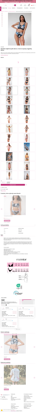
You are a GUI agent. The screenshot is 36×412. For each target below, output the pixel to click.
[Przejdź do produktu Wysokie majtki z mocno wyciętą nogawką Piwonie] (9, 147)
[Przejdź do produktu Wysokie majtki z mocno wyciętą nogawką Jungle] (26, 118)
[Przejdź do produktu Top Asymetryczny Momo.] (15, 205)
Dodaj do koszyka (13, 184)
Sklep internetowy (17, 410)
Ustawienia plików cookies (27, 405)
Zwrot (25, 400)
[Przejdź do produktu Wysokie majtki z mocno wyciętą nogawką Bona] (26, 100)
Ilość (1, 180)
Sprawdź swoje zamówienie (15, 406)
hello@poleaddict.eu (5, 399)
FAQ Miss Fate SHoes (27, 397)
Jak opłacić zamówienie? (27, 398)
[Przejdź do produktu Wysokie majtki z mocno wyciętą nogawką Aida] (9, 100)
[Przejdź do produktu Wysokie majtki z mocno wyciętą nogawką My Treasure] (26, 137)
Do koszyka (6, 389)
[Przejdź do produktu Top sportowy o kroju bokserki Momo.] (15, 343)
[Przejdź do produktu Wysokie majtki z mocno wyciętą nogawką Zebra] (26, 147)
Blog (11, 396)
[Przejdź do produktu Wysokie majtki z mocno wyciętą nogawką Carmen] (9, 109)
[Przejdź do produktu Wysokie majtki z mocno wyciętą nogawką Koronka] (26, 128)
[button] (15, 5)
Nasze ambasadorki (14, 397)
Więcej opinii (18, 329)
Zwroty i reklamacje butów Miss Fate (29, 401)
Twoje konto (13, 405)
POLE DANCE (6, 11)
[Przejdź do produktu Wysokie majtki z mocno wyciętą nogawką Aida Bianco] (9, 118)
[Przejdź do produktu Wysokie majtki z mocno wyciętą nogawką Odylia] (26, 81)
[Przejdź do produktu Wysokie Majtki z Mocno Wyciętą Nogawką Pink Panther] (9, 166)
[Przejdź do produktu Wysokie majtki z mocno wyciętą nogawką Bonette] (9, 156)
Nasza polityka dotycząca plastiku (15, 399)
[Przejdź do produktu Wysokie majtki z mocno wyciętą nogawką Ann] (26, 156)
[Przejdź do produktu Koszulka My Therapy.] (15, 375)
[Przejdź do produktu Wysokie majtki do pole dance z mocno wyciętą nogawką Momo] (9, 90)
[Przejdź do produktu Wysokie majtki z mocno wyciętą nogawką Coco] (26, 90)
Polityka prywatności (27, 408)
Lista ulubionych (13, 407)
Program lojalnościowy (14, 408)
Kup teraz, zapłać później (27, 406)
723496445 (3, 396)
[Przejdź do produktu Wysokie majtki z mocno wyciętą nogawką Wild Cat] (9, 137)
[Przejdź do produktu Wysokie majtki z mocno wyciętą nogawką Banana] (9, 81)
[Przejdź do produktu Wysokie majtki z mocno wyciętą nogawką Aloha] (26, 71)
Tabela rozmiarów (26, 395)
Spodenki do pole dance (12, 11)
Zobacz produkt (7, 220)
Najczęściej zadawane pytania (28, 396)
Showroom (12, 398)
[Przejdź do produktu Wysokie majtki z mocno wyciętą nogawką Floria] (9, 71)
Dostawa (25, 399)
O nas (12, 395)
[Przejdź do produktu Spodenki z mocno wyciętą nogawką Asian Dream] (26, 166)
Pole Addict (2, 11)
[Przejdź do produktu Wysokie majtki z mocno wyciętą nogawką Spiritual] (9, 175)
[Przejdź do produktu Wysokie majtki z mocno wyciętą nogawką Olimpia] (26, 109)
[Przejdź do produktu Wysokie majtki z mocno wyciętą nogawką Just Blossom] (9, 128)
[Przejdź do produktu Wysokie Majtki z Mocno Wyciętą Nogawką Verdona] (26, 175)
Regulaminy (25, 407)
